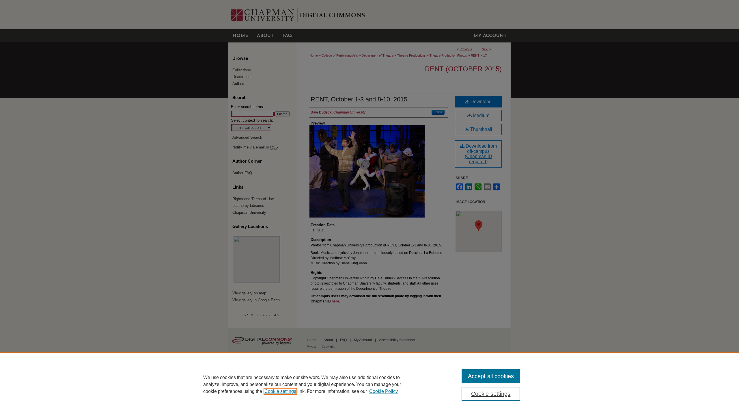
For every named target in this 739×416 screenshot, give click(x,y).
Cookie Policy (383, 391)
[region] (369, 384)
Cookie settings (280, 391)
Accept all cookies (491, 376)
